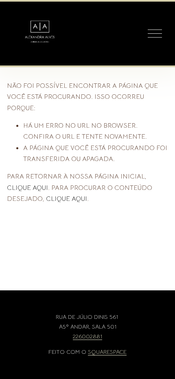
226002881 (87, 336)
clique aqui (27, 187)
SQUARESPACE (107, 352)
